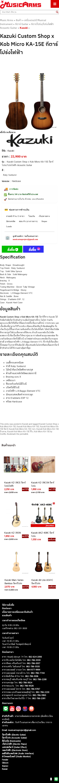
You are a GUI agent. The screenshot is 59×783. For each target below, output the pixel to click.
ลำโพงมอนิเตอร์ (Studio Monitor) (16, 756)
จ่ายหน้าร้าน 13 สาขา (15, 216)
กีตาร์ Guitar (21, 24)
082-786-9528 (27, 685)
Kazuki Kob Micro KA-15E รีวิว (20, 431)
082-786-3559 (33, 660)
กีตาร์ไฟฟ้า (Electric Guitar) (14, 734)
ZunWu (3, 434)
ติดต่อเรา (7, 608)
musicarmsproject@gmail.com (25, 239)
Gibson (5, 763)
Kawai (4, 769)
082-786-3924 (25, 682)
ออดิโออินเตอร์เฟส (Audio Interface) (18, 753)
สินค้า (19, 20)
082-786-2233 (42, 692)
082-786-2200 (40, 679)
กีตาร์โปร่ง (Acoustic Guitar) (14, 738)
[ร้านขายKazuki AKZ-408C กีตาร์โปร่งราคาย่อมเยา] (43, 514)
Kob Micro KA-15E (42, 431)
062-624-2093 (35, 657)
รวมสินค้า (7, 615)
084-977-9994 (33, 669)
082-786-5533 (33, 666)
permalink (24, 434)
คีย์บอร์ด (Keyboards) (11, 741)
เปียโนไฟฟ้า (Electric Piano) (14, 744)
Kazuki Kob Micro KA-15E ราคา (22, 429)
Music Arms (6, 20)
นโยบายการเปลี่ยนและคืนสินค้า (17, 611)
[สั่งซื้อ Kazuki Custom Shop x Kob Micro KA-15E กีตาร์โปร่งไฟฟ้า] (12, 250)
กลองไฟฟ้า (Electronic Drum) (15, 750)
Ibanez (5, 766)
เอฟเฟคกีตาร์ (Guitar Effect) (14, 747)
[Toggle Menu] (55, 4)
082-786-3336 (31, 676)
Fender (5, 759)
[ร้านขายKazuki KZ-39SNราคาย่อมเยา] (16, 514)
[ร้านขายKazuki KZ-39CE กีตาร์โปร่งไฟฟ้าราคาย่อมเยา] (16, 464)
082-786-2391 (39, 698)
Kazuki (24, 27)
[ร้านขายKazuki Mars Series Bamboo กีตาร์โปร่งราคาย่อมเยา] (16, 562)
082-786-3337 (33, 663)
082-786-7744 (38, 673)
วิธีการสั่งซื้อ (8, 604)
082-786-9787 (33, 689)
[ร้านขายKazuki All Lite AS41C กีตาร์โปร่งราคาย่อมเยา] (43, 562)
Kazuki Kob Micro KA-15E (28, 426)
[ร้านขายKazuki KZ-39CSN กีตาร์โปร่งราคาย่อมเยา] (43, 464)
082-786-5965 (39, 695)
